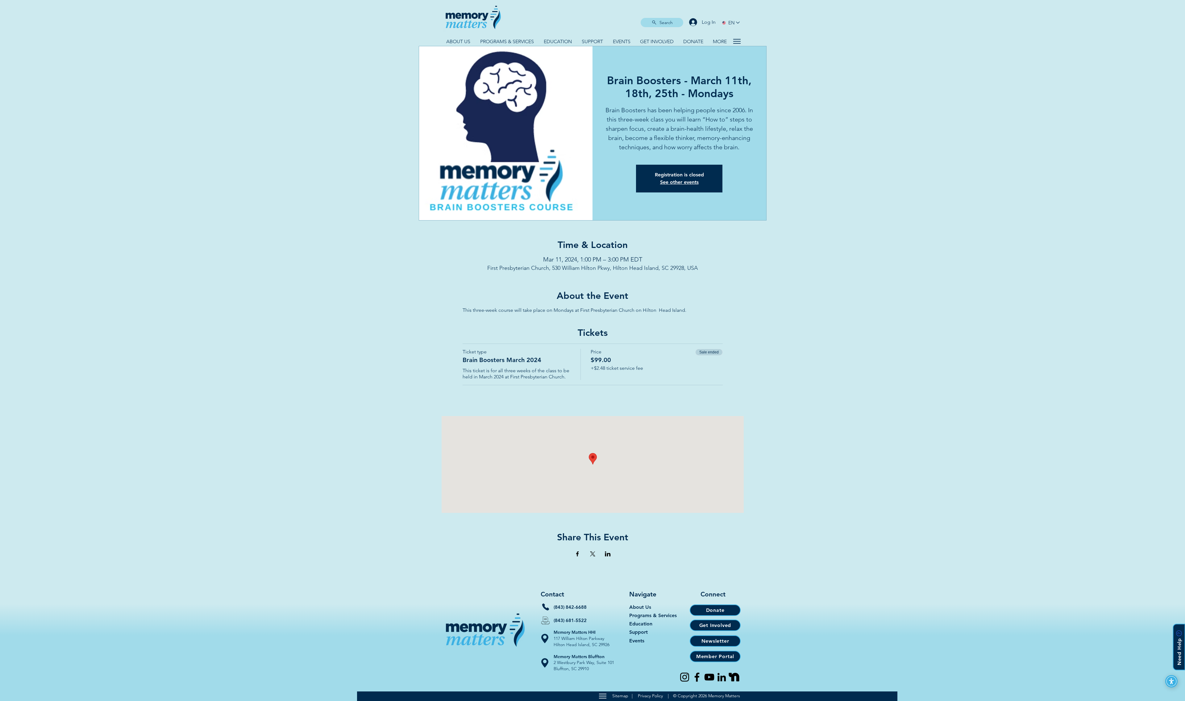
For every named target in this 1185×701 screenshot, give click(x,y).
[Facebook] (697, 677)
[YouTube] (709, 677)
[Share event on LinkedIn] (608, 553)
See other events (679, 182)
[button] (458, 41)
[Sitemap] (602, 696)
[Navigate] (736, 41)
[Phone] (546, 607)
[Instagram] (685, 677)
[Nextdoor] (734, 677)
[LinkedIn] (722, 677)
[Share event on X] (593, 553)
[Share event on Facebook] (577, 553)
